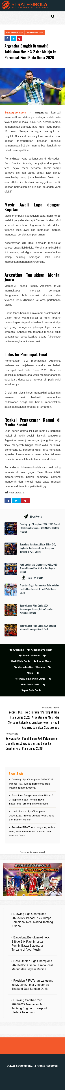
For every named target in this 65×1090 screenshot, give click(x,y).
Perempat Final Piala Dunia (30, 678)
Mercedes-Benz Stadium (31, 667)
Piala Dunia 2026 (14, 33)
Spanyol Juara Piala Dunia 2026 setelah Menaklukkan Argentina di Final (38, 627)
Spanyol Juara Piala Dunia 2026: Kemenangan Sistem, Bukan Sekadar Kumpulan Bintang (36, 609)
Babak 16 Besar (31, 655)
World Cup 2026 (35, 33)
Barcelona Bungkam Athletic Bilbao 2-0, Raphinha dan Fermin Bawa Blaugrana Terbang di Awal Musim (38, 548)
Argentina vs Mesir (41, 649)
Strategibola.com (15, 112)
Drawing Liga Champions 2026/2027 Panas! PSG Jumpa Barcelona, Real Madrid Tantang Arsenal (40, 527)
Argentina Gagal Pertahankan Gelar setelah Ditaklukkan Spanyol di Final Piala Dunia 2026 (39, 589)
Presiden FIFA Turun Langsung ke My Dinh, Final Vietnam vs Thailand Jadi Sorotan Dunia (32, 831)
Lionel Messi (44, 661)
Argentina (18, 649)
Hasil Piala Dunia (20, 661)
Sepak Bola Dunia (31, 690)
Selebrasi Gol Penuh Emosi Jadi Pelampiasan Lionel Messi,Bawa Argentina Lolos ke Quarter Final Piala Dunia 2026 (31, 743)
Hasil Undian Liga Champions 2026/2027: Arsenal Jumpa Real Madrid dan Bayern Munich (39, 568)
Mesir (30, 673)
